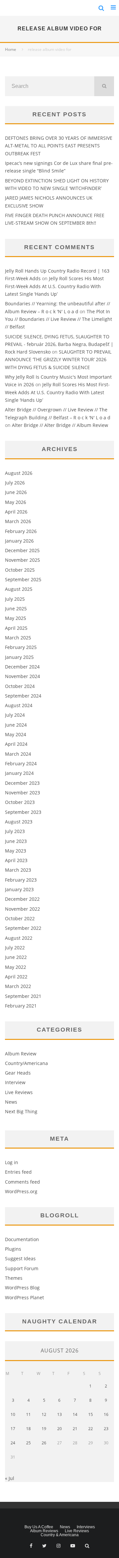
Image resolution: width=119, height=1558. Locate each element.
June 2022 (16, 957)
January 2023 (19, 889)
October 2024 (20, 686)
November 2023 (22, 792)
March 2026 (18, 521)
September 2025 (23, 579)
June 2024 (16, 725)
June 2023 (16, 841)
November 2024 (22, 676)
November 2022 (22, 909)
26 (44, 1443)
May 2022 (15, 967)
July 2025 (15, 599)
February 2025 (21, 647)
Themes (13, 1278)
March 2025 (18, 637)
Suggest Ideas (20, 1258)
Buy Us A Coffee (38, 1527)
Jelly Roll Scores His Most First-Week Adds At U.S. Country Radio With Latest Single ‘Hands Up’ (54, 286)
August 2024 (18, 705)
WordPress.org (21, 1191)
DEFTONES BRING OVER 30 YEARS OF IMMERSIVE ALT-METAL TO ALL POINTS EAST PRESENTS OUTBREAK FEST (58, 146)
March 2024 (18, 754)
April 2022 (16, 976)
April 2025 (16, 628)
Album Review (20, 1053)
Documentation (22, 1239)
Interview (15, 1082)
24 (13, 1443)
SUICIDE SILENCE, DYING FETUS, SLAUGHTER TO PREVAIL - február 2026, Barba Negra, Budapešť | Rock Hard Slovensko (59, 344)
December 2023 (22, 783)
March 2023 (18, 870)
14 (75, 1414)
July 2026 (15, 482)
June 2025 (16, 608)
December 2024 (22, 667)
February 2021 (21, 1006)
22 (90, 1428)
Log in (11, 1162)
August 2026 (18, 473)
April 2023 (16, 860)
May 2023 (15, 851)
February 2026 (21, 531)
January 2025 (19, 657)
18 (28, 1428)
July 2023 (15, 831)
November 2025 (22, 560)
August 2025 (18, 589)
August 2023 (18, 821)
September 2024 (23, 696)
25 (28, 1443)
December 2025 (22, 550)
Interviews (86, 1527)
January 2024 (19, 773)
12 (44, 1414)
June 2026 (16, 492)
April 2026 (16, 512)
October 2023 (20, 802)
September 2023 (23, 812)
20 (59, 1428)
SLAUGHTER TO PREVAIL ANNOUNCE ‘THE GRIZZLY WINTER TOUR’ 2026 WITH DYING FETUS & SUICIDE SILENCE (58, 359)
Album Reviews (44, 1531)
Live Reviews (19, 1092)
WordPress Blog (22, 1287)
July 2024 (15, 715)
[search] (104, 86)
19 (44, 1428)
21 (75, 1428)
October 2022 (20, 918)
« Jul (9, 1478)
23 (106, 1428)
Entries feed (18, 1172)
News (11, 1102)
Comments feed (22, 1182)
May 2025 (15, 618)
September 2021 (23, 996)
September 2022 (23, 928)
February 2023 (21, 880)
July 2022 (15, 947)
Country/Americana (26, 1063)
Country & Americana (60, 1535)
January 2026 (19, 541)
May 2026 (15, 502)
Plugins (13, 1249)
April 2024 (16, 744)
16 (106, 1414)
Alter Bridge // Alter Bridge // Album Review (60, 425)
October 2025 (20, 570)
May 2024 (15, 734)
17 (13, 1428)
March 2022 (18, 986)
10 (13, 1414)
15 (90, 1414)
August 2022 (18, 938)
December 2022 (22, 899)
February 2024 (21, 763)
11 (28, 1414)
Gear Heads (18, 1073)
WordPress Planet (24, 1297)
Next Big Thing (21, 1111)
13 (59, 1414)
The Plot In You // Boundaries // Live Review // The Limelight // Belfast (58, 319)
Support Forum (21, 1268)
